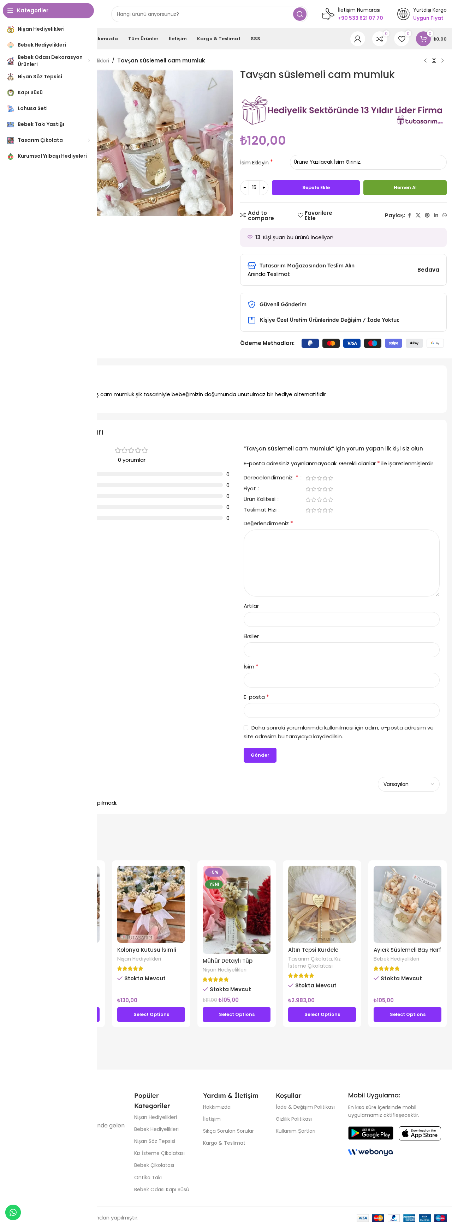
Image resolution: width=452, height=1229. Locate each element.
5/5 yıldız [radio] (330, 478)
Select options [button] (151, 1014)
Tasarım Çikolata (310, 958)
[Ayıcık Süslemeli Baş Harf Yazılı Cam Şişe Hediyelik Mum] (407, 904)
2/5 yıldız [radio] (313, 478)
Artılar (251, 606)
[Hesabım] (358, 39)
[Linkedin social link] (436, 215)
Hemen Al (405, 187)
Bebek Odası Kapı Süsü (161, 1189)
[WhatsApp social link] (444, 215)
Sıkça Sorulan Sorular (228, 1130)
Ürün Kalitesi (260, 499)
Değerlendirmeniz (268, 523)
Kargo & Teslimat (224, 1142)
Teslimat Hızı (261, 510)
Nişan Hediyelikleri (139, 958)
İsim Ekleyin (254, 162)
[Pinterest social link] (427, 215)
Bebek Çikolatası (154, 1165)
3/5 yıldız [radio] (319, 478)
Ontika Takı (148, 1177)
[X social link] (418, 215)
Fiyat (250, 489)
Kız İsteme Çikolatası (314, 962)
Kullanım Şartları (295, 1130)
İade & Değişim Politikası (305, 1106)
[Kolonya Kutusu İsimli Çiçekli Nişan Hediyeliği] (151, 904)
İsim (251, 666)
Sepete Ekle (316, 187)
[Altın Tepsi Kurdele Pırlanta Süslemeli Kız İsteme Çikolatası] (322, 904)
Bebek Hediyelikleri (396, 958)
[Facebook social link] (409, 215)
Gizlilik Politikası (294, 1118)
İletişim (212, 1118)
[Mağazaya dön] (434, 61)
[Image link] (370, 1133)
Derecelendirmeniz (271, 478)
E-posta (256, 697)
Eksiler (251, 636)
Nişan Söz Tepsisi (154, 1141)
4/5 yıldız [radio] (325, 478)
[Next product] (442, 61)
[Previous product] (425, 61)
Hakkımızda (217, 1106)
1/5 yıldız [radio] (308, 478)
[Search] (300, 14)
